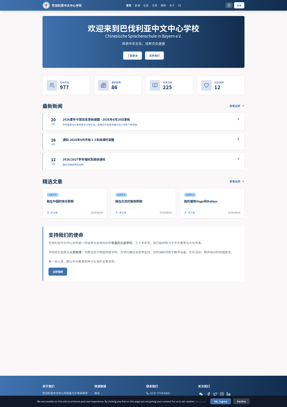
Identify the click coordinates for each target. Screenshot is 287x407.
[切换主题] (229, 5)
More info (200, 401)
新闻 (137, 5)
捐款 (163, 5)
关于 (172, 5)
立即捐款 (57, 272)
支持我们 (154, 56)
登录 (239, 5)
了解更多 (132, 56)
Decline (241, 401)
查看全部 (235, 106)
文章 (154, 5)
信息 (146, 5)
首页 (128, 5)
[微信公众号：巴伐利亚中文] (201, 394)
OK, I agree (220, 401)
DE (179, 5)
